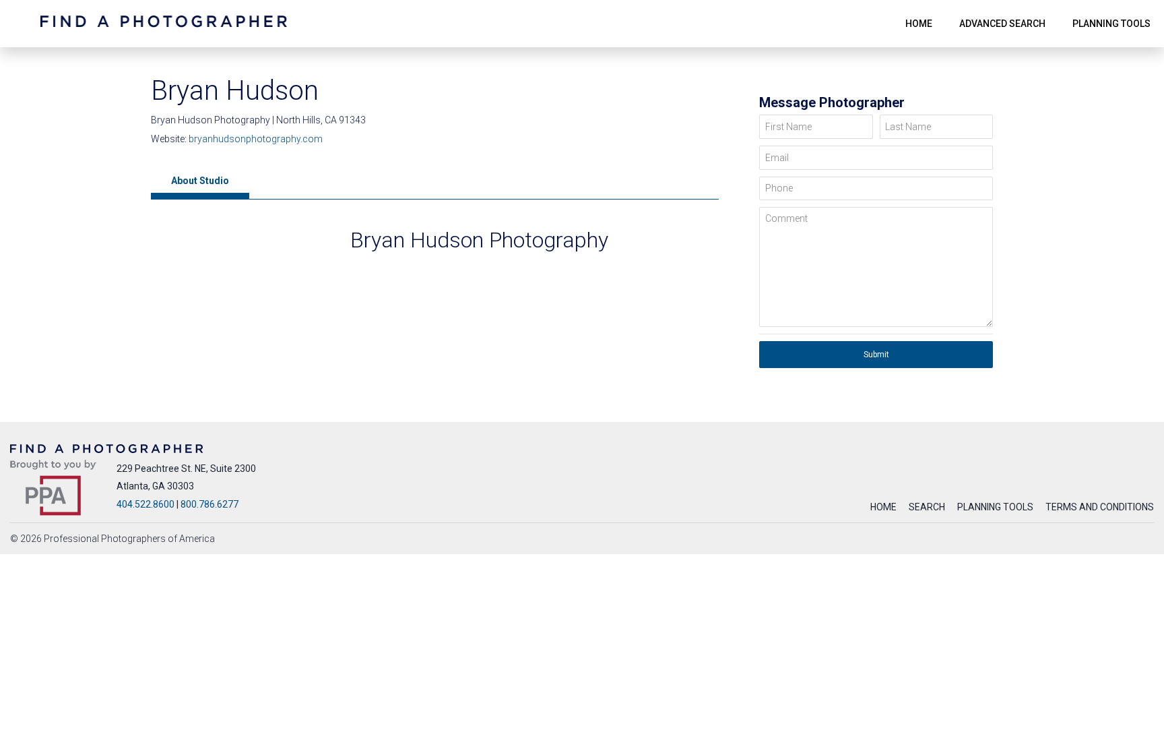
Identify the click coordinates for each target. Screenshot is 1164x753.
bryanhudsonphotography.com (256, 138)
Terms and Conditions (1099, 507)
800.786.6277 (209, 504)
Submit (876, 354)
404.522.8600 (145, 504)
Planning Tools (995, 507)
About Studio (200, 180)
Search (927, 507)
